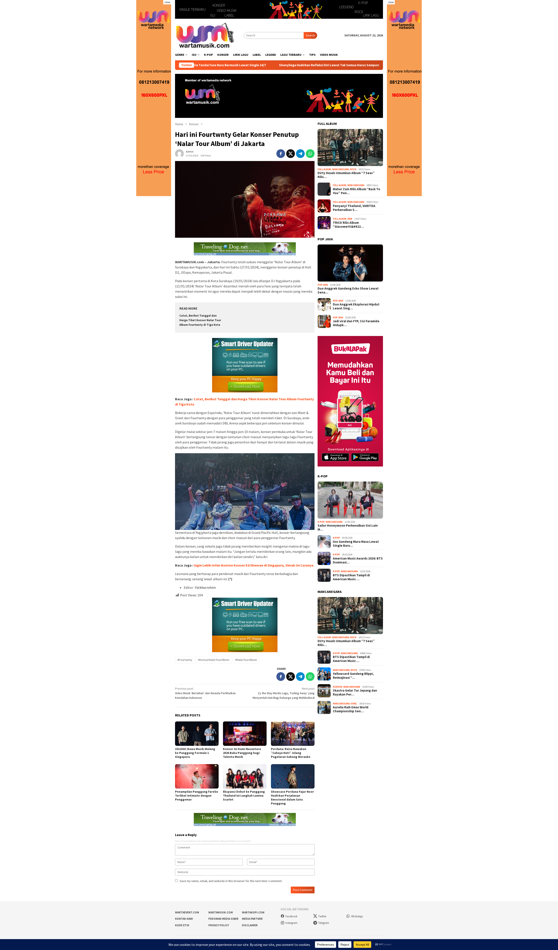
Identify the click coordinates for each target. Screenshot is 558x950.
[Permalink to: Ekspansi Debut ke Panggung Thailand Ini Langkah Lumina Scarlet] (245, 776)
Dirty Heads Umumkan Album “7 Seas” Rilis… (346, 175)
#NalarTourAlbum (246, 660)
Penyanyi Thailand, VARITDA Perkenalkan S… (354, 208)
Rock (353, 169)
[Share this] (280, 153)
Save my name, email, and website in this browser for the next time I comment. (231, 881)
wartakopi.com (253, 912)
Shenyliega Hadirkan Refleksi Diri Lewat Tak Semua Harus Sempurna (284, 65)
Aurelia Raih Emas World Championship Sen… (350, 709)
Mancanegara (340, 169)
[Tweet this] (290, 153)
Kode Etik (182, 925)
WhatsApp (357, 916)
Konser (337, 686)
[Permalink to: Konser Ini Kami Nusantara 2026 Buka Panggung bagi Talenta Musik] (245, 733)
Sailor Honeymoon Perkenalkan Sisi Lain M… (348, 527)
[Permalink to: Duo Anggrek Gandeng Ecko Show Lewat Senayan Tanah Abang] (350, 263)
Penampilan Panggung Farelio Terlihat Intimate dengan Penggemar (196, 795)
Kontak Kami (184, 919)
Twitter (322, 916)
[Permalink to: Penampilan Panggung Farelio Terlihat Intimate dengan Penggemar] (197, 776)
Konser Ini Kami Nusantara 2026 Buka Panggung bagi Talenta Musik (242, 753)
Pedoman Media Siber (223, 919)
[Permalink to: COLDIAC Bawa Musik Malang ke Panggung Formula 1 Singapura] (197, 733)
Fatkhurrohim (205, 587)
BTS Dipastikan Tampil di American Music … (351, 577)
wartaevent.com (187, 912)
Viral (354, 703)
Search (310, 35)
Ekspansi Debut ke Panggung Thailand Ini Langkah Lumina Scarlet (244, 795)
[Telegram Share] (300, 153)
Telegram (323, 923)
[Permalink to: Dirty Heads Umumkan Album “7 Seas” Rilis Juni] (350, 147)
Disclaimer (250, 925)
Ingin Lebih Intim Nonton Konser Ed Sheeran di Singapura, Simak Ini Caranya (253, 565)
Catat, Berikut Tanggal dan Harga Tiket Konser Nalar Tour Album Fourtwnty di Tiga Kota (200, 320)
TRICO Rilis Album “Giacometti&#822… (348, 225)
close (167, 2)
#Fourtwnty (184, 660)
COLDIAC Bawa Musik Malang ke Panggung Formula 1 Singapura (195, 753)
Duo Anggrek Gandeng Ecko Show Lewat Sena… (348, 290)
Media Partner (252, 919)
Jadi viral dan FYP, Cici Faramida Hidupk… (356, 323)
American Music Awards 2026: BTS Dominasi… (358, 560)
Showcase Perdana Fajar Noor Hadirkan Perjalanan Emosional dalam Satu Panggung (292, 797)
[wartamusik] (205, 35)
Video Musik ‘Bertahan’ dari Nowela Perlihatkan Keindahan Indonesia (205, 693)
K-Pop (321, 521)
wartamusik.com (220, 912)
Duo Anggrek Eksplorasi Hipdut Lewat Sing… (356, 306)
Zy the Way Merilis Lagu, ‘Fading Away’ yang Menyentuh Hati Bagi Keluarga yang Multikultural (284, 693)
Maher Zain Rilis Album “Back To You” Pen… (356, 191)
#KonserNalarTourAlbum (213, 660)
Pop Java (323, 284)
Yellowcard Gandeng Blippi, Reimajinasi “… (353, 676)
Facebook (291, 916)
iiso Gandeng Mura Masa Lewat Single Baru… (356, 544)
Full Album (324, 169)
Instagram (292, 923)
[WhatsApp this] (310, 153)
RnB (349, 218)
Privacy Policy (218, 925)
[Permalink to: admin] (179, 153)
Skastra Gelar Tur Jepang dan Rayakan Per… (355, 692)
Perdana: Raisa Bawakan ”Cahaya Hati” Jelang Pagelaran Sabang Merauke (290, 753)
